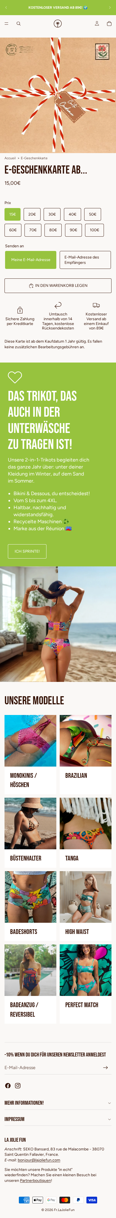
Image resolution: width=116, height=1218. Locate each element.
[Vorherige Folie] (6, 7)
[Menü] (6, 23)
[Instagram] (17, 1085)
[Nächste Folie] (110, 7)
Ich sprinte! (27, 551)
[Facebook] (8, 1085)
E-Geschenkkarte (34, 158)
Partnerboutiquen (35, 1180)
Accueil (10, 158)
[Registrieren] (105, 1068)
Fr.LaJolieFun (64, 1210)
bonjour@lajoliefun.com (39, 1160)
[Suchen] (18, 23)
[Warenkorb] (109, 23)
